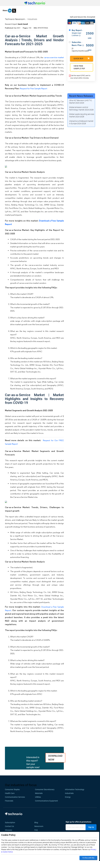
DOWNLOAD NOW (55, 757)
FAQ (36, 830)
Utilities (38, 797)
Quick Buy (78, 58)
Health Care (9, 793)
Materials (39, 793)
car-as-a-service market (54, 57)
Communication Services (15, 797)
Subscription (10, 822)
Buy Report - (77, 32)
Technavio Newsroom (15, 19)
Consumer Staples (12, 789)
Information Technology (74, 789)
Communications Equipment (46, 801)
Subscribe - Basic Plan (77, 43)
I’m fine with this (88, 858)
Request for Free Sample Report (33, 88)
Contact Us (9, 826)
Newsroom (39, 826)
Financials (9, 801)
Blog (37, 822)
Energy (68, 797)
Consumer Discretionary (44, 789)
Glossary (8, 830)
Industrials (32, 19)
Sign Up (91, 827)
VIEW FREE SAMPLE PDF (79, 67)
